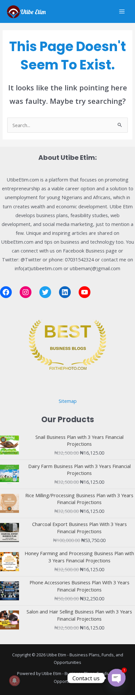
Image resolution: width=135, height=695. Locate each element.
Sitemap (68, 401)
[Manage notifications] (14, 680)
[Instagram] (25, 292)
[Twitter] (45, 292)
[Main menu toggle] (121, 11)
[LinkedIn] (65, 292)
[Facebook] (6, 292)
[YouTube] (84, 292)
